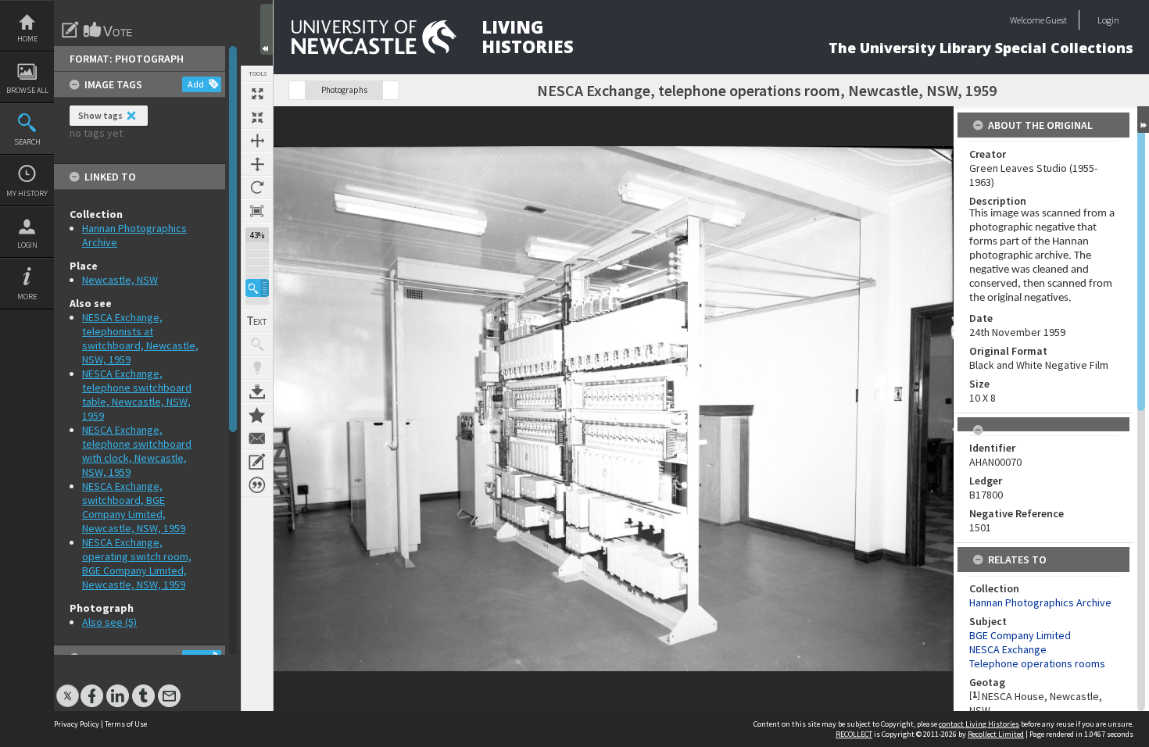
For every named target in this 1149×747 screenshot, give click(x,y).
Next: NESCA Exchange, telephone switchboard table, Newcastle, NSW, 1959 (391, 90)
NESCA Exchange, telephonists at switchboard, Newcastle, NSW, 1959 (140, 338)
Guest (1056, 20)
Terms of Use (126, 724)
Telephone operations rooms (1037, 663)
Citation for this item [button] (257, 485)
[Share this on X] (67, 688)
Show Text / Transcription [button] (257, 321)
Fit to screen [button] (257, 117)
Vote (108, 29)
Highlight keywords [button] (257, 368)
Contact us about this (257, 438)
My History (27, 193)
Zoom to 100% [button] (257, 211)
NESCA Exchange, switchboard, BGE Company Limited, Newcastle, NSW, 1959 (133, 507)
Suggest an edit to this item (70, 29)
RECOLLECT (854, 734)
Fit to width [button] (257, 140)
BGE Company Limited (1020, 635)
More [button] (27, 296)
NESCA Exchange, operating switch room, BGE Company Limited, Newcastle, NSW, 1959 (137, 563)
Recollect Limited (996, 734)
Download (257, 391)
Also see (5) (109, 622)
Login (27, 245)
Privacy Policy (76, 724)
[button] (257, 288)
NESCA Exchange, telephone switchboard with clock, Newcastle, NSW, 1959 (137, 451)
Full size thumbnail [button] (257, 93)
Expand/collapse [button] (1143, 119)
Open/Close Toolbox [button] (266, 29)
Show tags (100, 115)
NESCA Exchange (1008, 649)
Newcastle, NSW (120, 280)
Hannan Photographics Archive (1040, 602)
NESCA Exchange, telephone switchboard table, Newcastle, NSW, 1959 (137, 394)
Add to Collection (257, 415)
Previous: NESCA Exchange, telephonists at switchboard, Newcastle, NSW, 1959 (297, 90)
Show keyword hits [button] (257, 344)
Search (27, 142)
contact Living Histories (979, 724)
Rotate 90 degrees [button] (257, 187)
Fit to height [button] (257, 164)
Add (196, 84)
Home (27, 39)
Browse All (27, 90)
